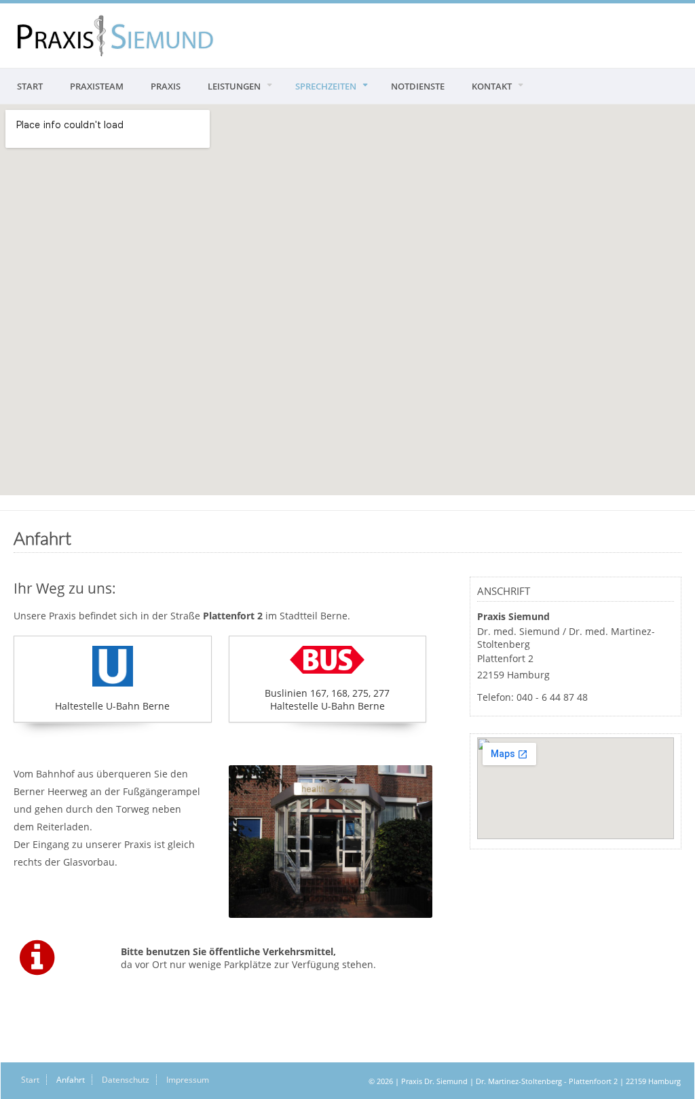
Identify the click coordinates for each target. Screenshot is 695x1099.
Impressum (187, 1080)
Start (30, 86)
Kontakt (492, 86)
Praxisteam (97, 86)
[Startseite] (115, 36)
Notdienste (418, 86)
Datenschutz (125, 1080)
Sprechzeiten (325, 86)
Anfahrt (70, 1080)
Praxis (166, 86)
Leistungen (234, 86)
